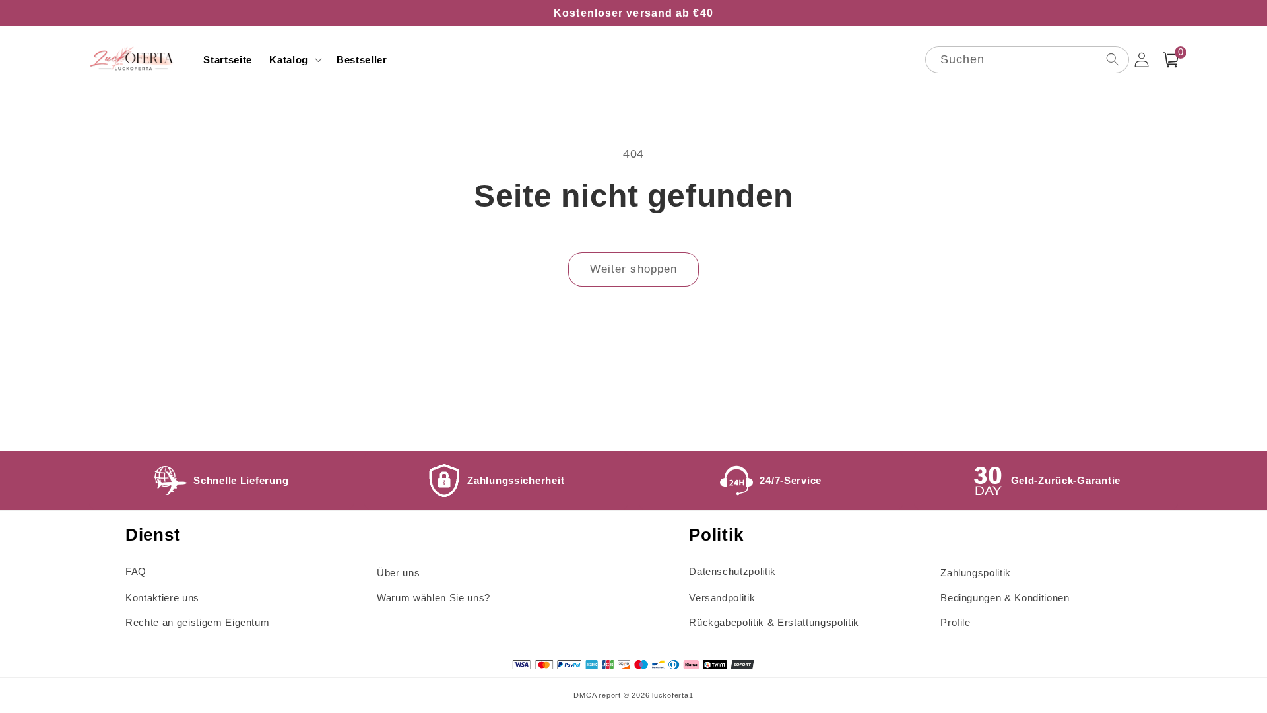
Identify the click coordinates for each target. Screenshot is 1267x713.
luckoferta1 (672, 695)
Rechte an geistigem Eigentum (197, 622)
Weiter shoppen (633, 269)
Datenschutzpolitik (732, 571)
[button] (294, 60)
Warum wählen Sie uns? (433, 597)
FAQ (135, 571)
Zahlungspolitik (975, 572)
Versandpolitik (722, 597)
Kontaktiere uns (162, 597)
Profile (955, 622)
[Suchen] (1112, 59)
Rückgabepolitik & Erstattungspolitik (774, 622)
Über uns (398, 572)
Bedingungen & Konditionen (1005, 597)
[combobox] (1027, 60)
